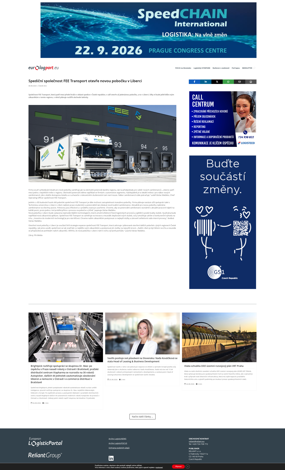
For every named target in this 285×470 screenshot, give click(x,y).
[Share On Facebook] (194, 82)
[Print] (250, 82)
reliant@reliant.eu (196, 441)
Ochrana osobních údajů (119, 448)
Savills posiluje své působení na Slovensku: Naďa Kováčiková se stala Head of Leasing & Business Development (142, 360)
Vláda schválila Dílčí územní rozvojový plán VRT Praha (213, 365)
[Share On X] (217, 82)
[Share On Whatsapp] (228, 82)
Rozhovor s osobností (221, 68)
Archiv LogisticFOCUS (118, 443)
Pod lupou (236, 68)
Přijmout (178, 466)
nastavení (159, 468)
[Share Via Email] (239, 82)
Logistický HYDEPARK (202, 68)
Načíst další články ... (142, 416)
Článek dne (42, 86)
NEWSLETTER (247, 68)
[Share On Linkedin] (205, 82)
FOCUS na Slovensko (183, 68)
